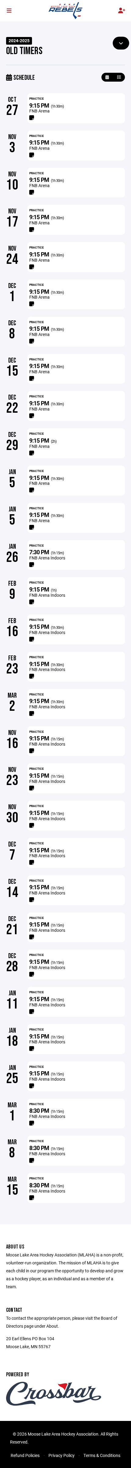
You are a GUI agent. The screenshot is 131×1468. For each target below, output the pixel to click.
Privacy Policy (61, 1455)
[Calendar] (107, 77)
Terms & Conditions (101, 1455)
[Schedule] (119, 77)
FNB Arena (39, 111)
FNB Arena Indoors (47, 558)
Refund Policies (25, 1455)
